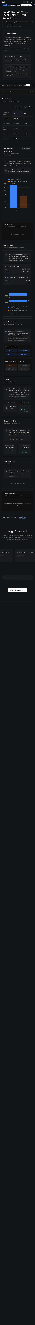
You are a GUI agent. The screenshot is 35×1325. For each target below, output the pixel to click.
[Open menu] (31, 2)
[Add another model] (32, 85)
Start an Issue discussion (26, 517)
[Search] (24, 2)
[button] (12, 85)
